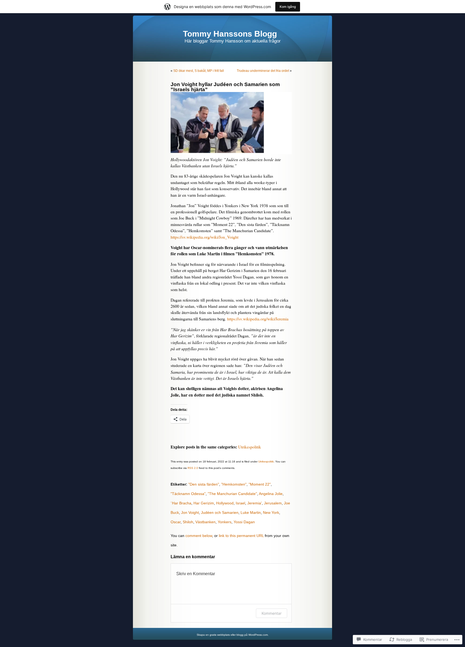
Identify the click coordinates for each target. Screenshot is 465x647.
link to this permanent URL (241, 535)
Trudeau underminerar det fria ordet (263, 71)
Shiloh (188, 522)
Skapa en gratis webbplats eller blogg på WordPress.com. (233, 634)
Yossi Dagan (244, 522)
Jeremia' (254, 503)
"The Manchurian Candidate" (232, 494)
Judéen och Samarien (219, 512)
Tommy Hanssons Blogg (230, 33)
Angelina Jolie (271, 494)
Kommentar (271, 613)
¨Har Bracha (181, 503)
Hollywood (225, 503)
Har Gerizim (203, 503)
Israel (240, 503)
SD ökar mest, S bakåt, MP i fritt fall (198, 71)
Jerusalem (273, 503)
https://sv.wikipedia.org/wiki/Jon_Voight (204, 237)
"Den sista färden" (203, 484)
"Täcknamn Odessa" (188, 494)
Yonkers (224, 522)
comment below (198, 535)
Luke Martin (251, 512)
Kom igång (288, 7)
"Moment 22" (260, 484)
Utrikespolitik (249, 447)
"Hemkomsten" (233, 484)
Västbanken (205, 522)
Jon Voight (190, 512)
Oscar (176, 522)
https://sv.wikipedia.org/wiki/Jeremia (257, 318)
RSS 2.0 (193, 467)
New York (271, 512)
